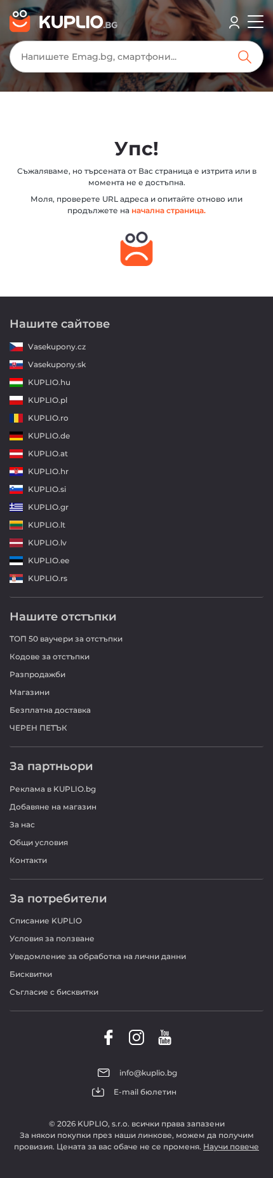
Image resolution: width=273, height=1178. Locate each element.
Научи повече (231, 1146)
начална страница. (168, 210)
